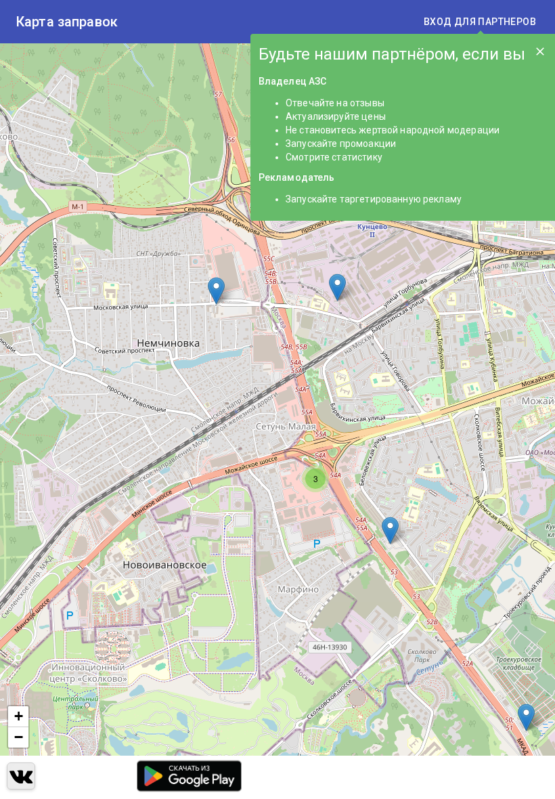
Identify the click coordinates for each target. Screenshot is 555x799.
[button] (337, 287)
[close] (540, 51)
